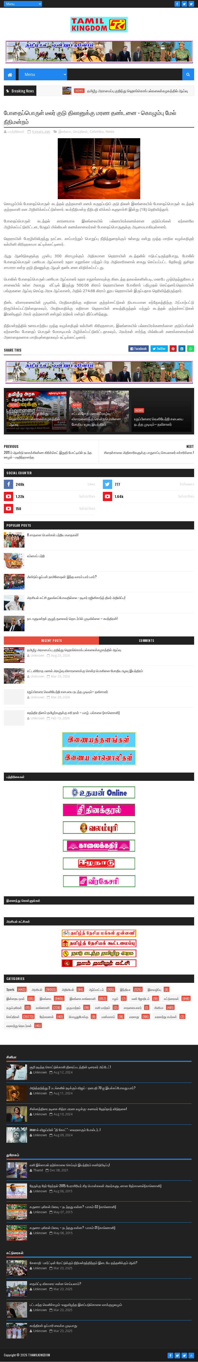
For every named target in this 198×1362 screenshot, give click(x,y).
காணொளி (43, 1007)
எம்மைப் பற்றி (36, 555)
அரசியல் (37, 989)
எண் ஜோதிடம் (141, 998)
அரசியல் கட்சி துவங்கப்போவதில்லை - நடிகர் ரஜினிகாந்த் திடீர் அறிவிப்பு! (76, 597)
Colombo (97, 131)
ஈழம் (115, 998)
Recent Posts (51, 641)
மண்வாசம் (108, 1016)
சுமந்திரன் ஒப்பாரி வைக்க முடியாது (53, 1325)
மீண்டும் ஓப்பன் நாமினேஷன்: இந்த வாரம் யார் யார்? (62, 576)
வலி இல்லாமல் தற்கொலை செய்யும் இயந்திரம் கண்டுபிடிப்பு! (70, 1164)
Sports (10, 989)
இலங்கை (65, 131)
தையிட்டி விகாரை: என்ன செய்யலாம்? (55, 1283)
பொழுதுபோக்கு (78, 1016)
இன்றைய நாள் (15, 998)
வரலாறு (134, 1016)
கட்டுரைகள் (171, 998)
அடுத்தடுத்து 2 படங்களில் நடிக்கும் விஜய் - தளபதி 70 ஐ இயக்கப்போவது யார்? (83, 1087)
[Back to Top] (191, 1355)
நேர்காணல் (47, 1016)
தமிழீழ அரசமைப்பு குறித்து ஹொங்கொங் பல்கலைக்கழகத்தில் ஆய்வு (118, 90)
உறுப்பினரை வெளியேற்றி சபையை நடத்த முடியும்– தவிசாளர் (158, 421)
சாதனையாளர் (133, 1007)
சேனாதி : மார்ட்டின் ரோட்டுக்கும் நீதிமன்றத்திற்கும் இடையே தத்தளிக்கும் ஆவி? (83, 1262)
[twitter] (184, 4)
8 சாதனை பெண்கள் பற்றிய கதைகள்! (52, 534)
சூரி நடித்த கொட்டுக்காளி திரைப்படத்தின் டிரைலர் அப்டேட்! (70, 1066)
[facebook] (177, 4)
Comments (146, 641)
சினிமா (158, 1007)
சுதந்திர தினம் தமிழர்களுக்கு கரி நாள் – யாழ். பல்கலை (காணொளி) (73, 712)
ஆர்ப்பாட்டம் (96, 989)
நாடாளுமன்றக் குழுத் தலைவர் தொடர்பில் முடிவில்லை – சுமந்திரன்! (72, 618)
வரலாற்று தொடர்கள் (19, 1025)
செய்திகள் (80, 131)
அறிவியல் (68, 989)
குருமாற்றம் (74, 1007)
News (59, 90)
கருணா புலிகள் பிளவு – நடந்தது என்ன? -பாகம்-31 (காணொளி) (72, 1227)
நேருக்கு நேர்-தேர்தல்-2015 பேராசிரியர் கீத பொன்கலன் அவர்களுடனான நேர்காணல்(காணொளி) (95, 1185)
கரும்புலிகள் (14, 1007)
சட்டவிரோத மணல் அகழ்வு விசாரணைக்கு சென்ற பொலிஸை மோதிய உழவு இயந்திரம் (96, 418)
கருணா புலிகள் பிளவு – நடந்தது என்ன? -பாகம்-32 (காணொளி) (73, 1206)
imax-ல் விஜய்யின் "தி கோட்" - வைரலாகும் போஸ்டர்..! (65, 1129)
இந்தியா (125, 989)
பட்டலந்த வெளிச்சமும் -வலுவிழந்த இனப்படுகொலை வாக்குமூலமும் (76, 1304)
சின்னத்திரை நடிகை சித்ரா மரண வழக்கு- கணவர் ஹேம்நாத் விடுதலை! (78, 1108)
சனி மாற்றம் (102, 1007)
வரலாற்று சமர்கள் (166, 1016)
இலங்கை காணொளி (83, 998)
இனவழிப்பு (154, 989)
